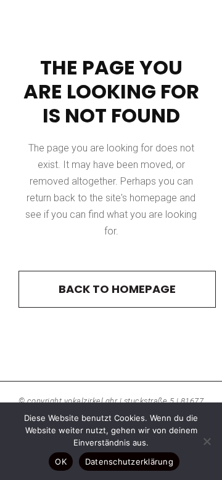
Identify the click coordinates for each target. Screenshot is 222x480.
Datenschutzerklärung (129, 461)
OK (61, 461)
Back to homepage (117, 289)
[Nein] (206, 441)
